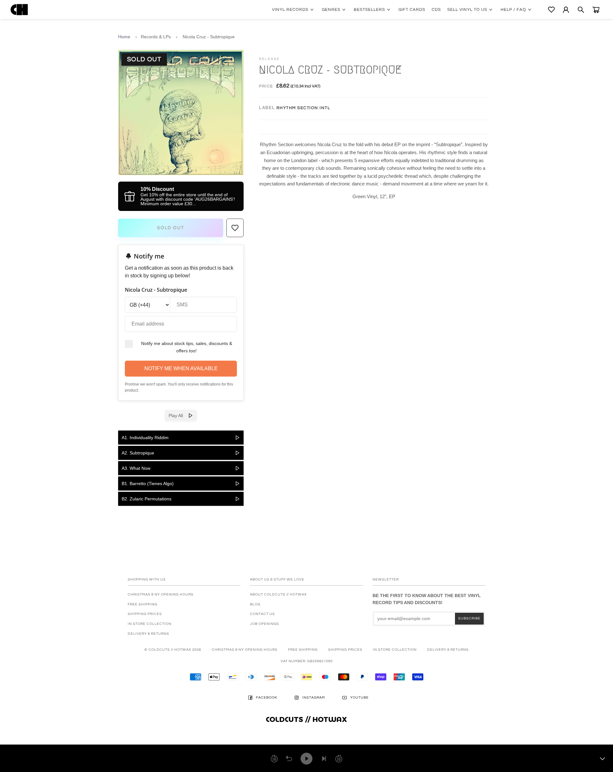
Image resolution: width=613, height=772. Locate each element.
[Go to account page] (566, 10)
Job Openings (264, 624)
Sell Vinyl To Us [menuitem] (467, 9)
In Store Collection (149, 624)
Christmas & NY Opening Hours (160, 594)
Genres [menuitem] (331, 9)
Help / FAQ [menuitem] (513, 9)
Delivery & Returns (148, 633)
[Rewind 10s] (274, 758)
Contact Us (262, 614)
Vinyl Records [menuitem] (290, 9)
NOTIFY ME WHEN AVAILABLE (181, 368)
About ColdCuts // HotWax (278, 594)
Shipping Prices (145, 614)
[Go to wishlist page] (551, 9)
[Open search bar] (581, 10)
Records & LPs (156, 36)
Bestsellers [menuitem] (369, 9)
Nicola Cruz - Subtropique (209, 36)
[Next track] (324, 758)
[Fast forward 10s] (338, 758)
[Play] (306, 758)
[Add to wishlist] (235, 228)
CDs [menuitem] (436, 9)
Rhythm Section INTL (303, 108)
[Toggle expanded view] (602, 759)
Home (124, 36)
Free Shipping (142, 604)
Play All (178, 415)
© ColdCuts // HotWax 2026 (172, 649)
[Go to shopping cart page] (596, 10)
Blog (255, 604)
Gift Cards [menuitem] (411, 9)
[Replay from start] (289, 758)
